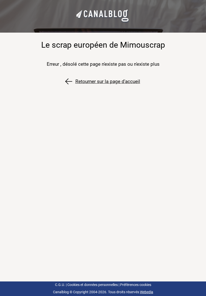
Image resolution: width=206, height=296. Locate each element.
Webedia (146, 292)
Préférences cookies (135, 285)
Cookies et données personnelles (92, 285)
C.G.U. (60, 285)
